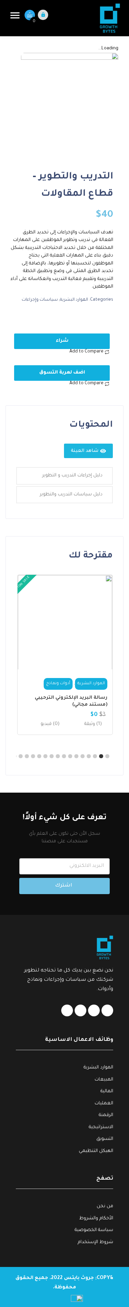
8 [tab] (64, 756)
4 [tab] (89, 756)
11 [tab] (46, 756)
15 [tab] (21, 756)
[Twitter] (80, 1010)
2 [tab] (101, 756)
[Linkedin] (94, 1010)
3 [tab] (95, 756)
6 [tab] (77, 756)
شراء (62, 341)
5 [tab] (83, 756)
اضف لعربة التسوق (62, 372)
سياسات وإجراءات (40, 300)
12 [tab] (39, 756)
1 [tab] (108, 756)
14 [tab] (27, 756)
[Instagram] (67, 1010)
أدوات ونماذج (58, 683)
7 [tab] (70, 756)
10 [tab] (52, 756)
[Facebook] (107, 1010)
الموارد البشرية (74, 300)
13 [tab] (33, 756)
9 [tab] (58, 756)
